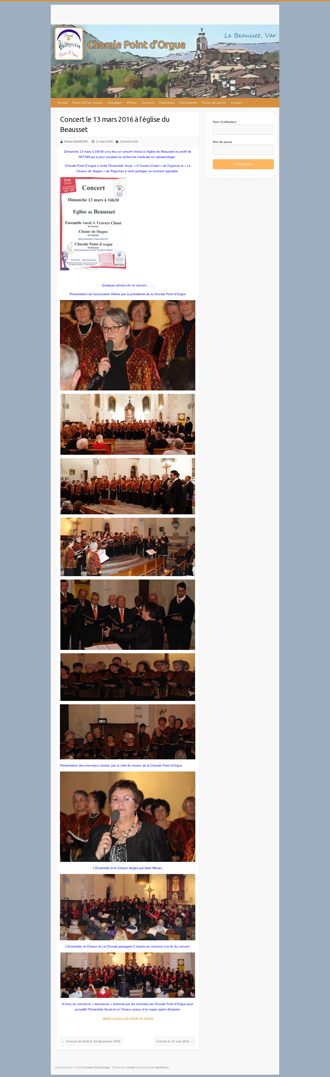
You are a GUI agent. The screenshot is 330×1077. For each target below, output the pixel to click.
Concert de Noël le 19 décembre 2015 (91, 1041)
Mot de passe (222, 142)
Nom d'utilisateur (225, 122)
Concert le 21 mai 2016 (174, 1041)
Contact (236, 103)
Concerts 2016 (129, 141)
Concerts (148, 103)
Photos (132, 103)
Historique (115, 103)
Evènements (188, 103)
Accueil (62, 103)
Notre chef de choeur (88, 103)
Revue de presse (214, 103)
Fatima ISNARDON (76, 141)
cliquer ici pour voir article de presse (127, 1018)
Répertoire (166, 103)
